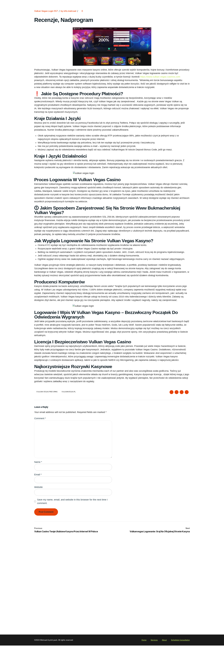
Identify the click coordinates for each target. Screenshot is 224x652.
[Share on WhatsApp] (187, 392)
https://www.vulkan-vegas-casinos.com (160, 76)
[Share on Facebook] (171, 392)
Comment (40, 418)
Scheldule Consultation (180, 640)
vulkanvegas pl (69, 392)
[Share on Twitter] (176, 392)
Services (154, 640)
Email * (38, 474)
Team (66, 595)
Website (38, 487)
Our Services (70, 582)
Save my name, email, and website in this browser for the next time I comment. (72, 501)
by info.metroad (68, 11)
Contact (68, 591)
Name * (38, 462)
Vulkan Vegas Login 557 (46, 11)
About (67, 586)
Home (67, 578)
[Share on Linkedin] (182, 392)
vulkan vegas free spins (46, 392)
